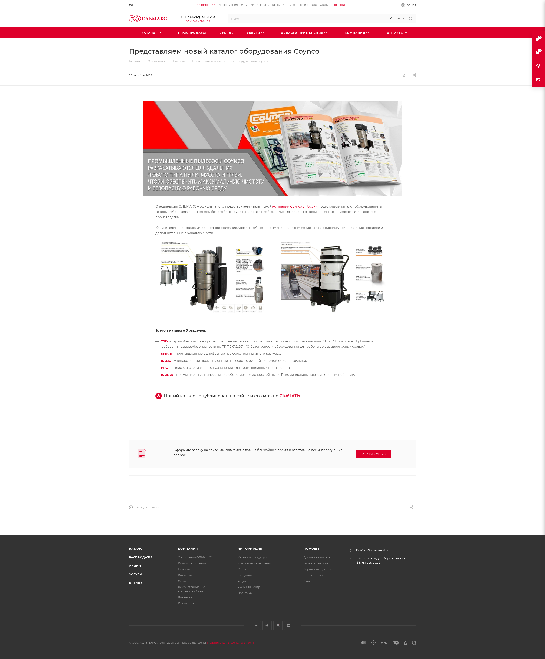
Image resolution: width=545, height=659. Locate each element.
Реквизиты (186, 603)
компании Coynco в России (295, 206)
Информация (250, 548)
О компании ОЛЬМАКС (195, 557)
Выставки (185, 575)
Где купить (245, 575)
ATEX (164, 341)
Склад (182, 581)
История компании (192, 563)
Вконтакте (256, 625)
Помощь (312, 548)
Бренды (136, 582)
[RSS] (404, 75)
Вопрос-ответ (313, 575)
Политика (245, 593)
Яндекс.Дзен (288, 625)
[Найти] (411, 18)
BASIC (166, 361)
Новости (184, 569)
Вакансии (185, 597)
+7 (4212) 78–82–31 (201, 17)
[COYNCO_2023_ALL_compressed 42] (333, 277)
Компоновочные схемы (254, 563)
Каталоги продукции (253, 557)
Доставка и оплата (317, 557)
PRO (164, 368)
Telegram (267, 625)
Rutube (278, 625)
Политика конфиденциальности (230, 642)
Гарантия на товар (317, 563)
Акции (135, 565)
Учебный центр (249, 587)
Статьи (242, 569)
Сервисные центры (317, 569)
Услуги (135, 574)
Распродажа (141, 557)
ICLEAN (167, 375)
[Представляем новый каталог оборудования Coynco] (272, 148)
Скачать (309, 581)
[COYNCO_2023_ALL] (212, 277)
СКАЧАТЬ (290, 395)
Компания (188, 548)
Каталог (137, 548)
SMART (167, 354)
